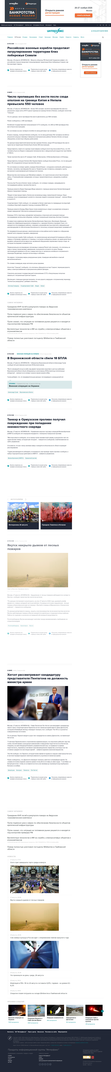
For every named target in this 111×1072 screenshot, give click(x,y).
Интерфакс (55, 30)
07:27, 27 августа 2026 (19, 92)
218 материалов (90, 1024)
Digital (62, 37)
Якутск (31, 625)
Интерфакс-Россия (38, 25)
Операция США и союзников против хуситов (92, 1019)
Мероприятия (62, 1032)
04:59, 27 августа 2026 (19, 670)
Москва (55, 37)
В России (18, 37)
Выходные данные (87, 1063)
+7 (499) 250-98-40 (54, 1045)
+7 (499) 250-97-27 (67, 1045)
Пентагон (26, 770)
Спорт (41, 37)
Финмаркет (49, 25)
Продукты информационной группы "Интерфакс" (33, 1049)
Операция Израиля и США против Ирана (35, 1019)
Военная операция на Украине (28, 354)
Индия (37, 286)
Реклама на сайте (51, 1032)
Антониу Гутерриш (13, 286)
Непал (42, 286)
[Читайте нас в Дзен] (40, 1064)
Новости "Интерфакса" (44, 1055)
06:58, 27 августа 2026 (21, 541)
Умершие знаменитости (55, 1018)
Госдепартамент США (27, 286)
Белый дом (11, 770)
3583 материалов (33, 1023)
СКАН (40, 1057)
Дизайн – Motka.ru (87, 1064)
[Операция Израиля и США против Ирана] (36, 1016)
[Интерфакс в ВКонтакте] (45, 1064)
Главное (10, 37)
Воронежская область (26, 392)
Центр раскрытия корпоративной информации (50, 1060)
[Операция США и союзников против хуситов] (94, 1015)
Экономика (33, 37)
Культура (48, 37)
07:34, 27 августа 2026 (45, 354)
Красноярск (24, 625)
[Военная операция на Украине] (17, 1015)
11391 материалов (13, 1022)
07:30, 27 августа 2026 (21, 415)
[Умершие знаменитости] (55, 1015)
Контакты (10, 1032)
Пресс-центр (32, 1032)
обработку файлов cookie (82, 1042)
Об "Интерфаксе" (19, 25)
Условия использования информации (92, 1061)
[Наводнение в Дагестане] (74, 1015)
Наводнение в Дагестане (71, 1018)
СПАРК (10, 1055)
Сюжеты (76, 37)
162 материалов (71, 1022)
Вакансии (40, 1032)
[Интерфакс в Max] (50, 1064)
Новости (68, 37)
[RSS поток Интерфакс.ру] (48, 1064)
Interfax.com (28, 25)
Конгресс (19, 770)
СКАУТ (10, 1059)
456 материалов (52, 1020)
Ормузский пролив (31, 458)
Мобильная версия (6, 25)
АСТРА (10, 1062)
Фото (82, 37)
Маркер (10, 1060)
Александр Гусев (13, 392)
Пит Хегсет (34, 770)
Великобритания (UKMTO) (16, 458)
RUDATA (41, 1059)
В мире (25, 37)
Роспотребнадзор (13, 625)
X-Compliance (11, 1057)
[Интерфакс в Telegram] (42, 1064)
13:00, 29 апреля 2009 (20, 44)
